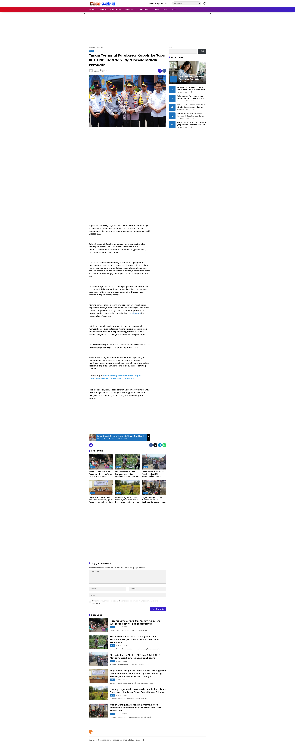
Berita (91, 51)
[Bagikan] (164, 71)
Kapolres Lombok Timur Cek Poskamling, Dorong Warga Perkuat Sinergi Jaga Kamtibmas (100, 474)
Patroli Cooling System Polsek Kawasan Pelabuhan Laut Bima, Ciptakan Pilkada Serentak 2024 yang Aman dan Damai (190, 115)
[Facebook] (151, 445)
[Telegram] (160, 445)
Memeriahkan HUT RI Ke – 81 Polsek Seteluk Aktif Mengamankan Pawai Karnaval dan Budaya (153, 474)
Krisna (96, 70)
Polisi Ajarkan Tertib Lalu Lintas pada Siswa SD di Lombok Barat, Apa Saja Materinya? (190, 97)
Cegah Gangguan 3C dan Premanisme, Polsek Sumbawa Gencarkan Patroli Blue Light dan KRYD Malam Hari (154, 499)
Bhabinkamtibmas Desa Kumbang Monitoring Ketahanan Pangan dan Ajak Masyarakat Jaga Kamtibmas (127, 474)
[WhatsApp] (164, 445)
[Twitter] (155, 445)
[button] (198, 3)
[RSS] (91, 732)
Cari (170, 47)
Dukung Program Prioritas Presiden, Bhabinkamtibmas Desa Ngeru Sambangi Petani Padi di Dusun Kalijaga (127, 499)
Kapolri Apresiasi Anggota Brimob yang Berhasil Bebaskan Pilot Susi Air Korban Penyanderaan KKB (191, 123)
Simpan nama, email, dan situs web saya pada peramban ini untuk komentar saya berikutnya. (125, 602)
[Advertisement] (77, 46)
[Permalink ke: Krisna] (91, 71)
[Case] (103, 3)
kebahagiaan (135, 313)
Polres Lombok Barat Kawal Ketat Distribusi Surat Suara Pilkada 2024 (191, 106)
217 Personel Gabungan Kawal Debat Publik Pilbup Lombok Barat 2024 (191, 88)
